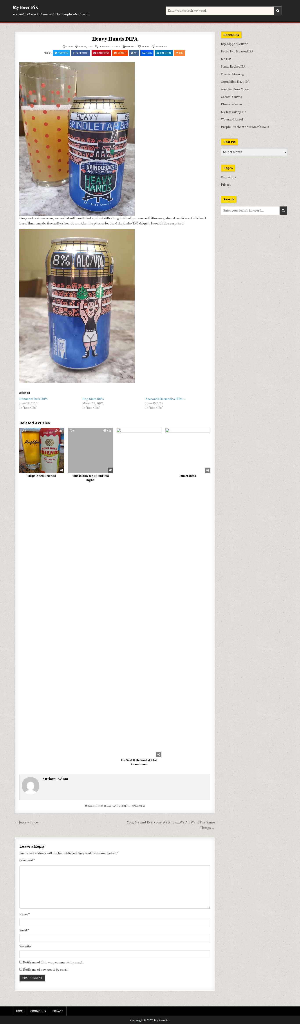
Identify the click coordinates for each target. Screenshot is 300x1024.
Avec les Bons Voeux (235, 89)
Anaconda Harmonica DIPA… (165, 399)
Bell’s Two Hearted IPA (237, 52)
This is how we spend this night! (90, 478)
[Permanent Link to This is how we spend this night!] (90, 450)
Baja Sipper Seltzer (234, 44)
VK (135, 53)
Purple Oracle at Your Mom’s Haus (245, 127)
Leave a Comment (109, 46)
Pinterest (103, 53)
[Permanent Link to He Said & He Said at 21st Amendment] (139, 592)
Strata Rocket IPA (233, 67)
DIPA (100, 805)
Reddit (122, 53)
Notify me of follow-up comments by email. (53, 963)
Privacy (226, 185)
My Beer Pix (25, 7)
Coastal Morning (232, 74)
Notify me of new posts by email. (46, 970)
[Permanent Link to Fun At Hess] (187, 450)
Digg (149, 53)
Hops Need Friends (42, 476)
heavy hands (112, 805)
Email (24, 931)
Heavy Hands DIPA (115, 39)
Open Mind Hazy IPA (235, 82)
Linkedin (165, 53)
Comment (27, 860)
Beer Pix (131, 46)
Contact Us (228, 177)
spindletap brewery (133, 805)
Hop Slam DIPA (93, 399)
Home (19, 1011)
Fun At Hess (187, 476)
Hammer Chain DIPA (33, 399)
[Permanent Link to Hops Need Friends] (41, 450)
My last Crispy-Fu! (233, 112)
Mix (181, 53)
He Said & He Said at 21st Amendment (139, 762)
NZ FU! (226, 59)
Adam (69, 46)
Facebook (82, 53)
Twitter (63, 53)
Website (25, 947)
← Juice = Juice (26, 822)
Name (24, 914)
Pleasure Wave (231, 104)
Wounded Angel (232, 120)
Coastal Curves (231, 97)
